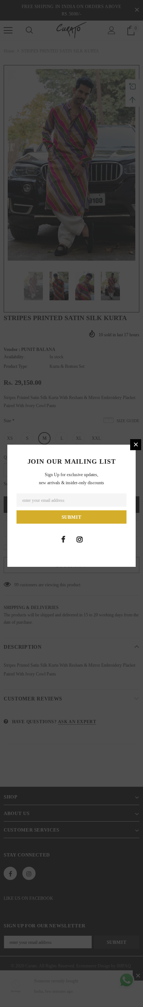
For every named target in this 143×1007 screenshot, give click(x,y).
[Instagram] (79, 539)
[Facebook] (63, 539)
